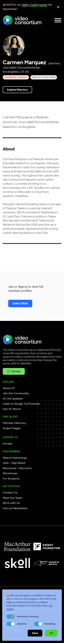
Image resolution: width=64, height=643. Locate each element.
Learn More (20, 303)
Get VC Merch (12, 409)
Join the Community (16, 393)
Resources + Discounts (17, 468)
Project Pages (12, 428)
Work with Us (11, 503)
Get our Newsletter (15, 508)
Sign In (22, 287)
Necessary (28, 616)
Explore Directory (17, 89)
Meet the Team (12, 498)
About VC (9, 388)
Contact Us (10, 492)
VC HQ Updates (13, 398)
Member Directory (14, 423)
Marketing (49, 623)
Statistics (22, 623)
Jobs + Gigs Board (14, 463)
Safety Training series (34, 4)
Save (35, 633)
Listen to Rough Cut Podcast (21, 403)
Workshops (10, 473)
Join (11, 287)
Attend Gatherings (15, 458)
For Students (11, 478)
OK (51, 633)
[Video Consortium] (22, 20)
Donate (16, 371)
